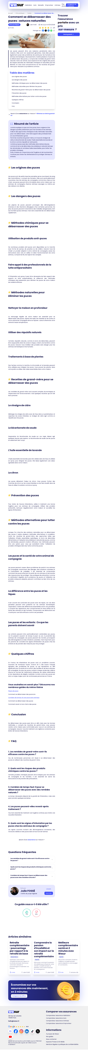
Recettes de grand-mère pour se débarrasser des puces (31, 90)
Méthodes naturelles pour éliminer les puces (27, 86)
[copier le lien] (54, 31)
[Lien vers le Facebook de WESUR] (16, 1031)
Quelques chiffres (18, 100)
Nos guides (49, 1036)
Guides (29, 13)
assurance (31, 840)
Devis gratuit (67, 34)
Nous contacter (51, 1039)
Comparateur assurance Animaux (57, 1021)
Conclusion (15, 103)
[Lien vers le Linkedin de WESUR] (27, 1031)
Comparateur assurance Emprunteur (58, 1023)
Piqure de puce (13, 691)
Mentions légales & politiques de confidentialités (62, 1044)
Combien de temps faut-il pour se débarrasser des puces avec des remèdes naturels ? (28, 876)
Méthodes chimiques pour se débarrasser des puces (29, 83)
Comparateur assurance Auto (56, 1018)
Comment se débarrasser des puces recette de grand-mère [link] (44, 13)
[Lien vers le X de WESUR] (38, 1031)
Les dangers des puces (19, 80)
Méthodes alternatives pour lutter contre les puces (29, 96)
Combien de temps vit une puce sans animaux (23, 698)
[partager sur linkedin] (48, 31)
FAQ (13, 106)
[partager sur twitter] (46, 31)
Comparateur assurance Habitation (58, 1015)
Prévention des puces (19, 93)
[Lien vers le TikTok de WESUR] (32, 1031)
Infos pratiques (20, 13)
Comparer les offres (19, 996)
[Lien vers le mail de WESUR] (10, 1031)
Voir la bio (49, 893)
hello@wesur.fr (13, 1021)
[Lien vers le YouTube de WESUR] (10, 1037)
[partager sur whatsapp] (51, 31)
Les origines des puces (19, 77)
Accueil (10, 13)
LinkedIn (48, 889)
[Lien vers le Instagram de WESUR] (21, 1031)
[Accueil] (17, 5)
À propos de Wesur (52, 1034)
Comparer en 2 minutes (71, 5)
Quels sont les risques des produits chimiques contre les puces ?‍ (30, 868)
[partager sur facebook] (43, 31)
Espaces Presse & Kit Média (55, 1042)
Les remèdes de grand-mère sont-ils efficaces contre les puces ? (29, 859)
